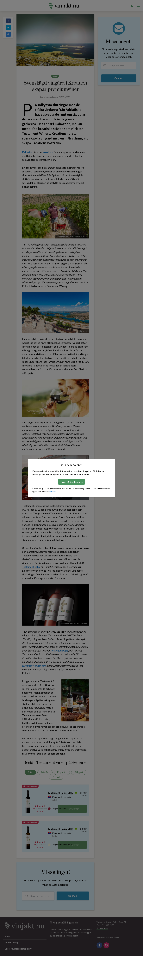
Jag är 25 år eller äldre (71, 481)
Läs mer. (52, 491)
